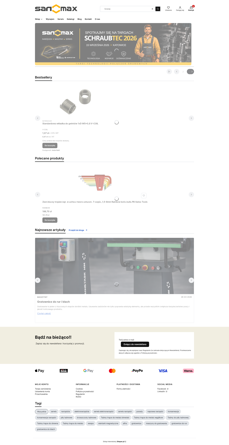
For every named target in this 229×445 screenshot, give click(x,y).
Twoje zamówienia (43, 389)
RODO (78, 397)
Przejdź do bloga (76, 230)
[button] (157, 9)
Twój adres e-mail (126, 340)
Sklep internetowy (113, 441)
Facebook (162, 389)
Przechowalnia (41, 394)
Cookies (79, 389)
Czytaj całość (44, 313)
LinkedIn (161, 391)
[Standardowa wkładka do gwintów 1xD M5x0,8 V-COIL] (75, 101)
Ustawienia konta (42, 391)
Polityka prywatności (85, 391)
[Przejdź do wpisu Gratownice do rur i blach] (114, 266)
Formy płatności (123, 389)
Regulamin (80, 394)
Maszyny (42, 297)
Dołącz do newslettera (135, 344)
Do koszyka (50, 145)
